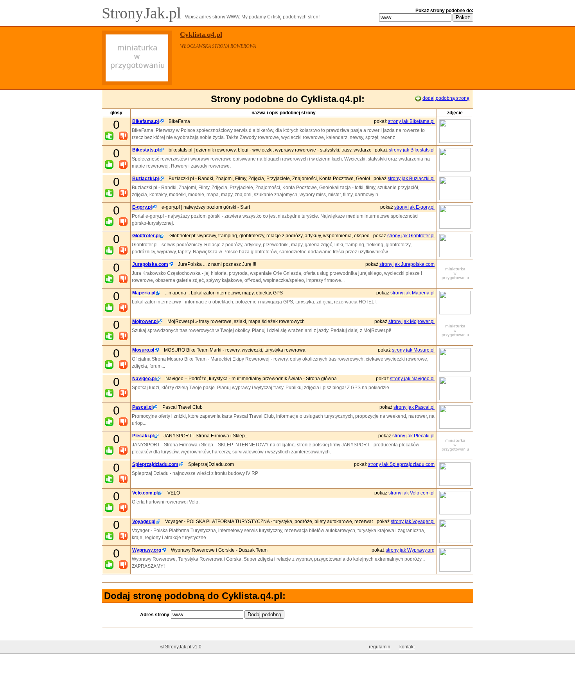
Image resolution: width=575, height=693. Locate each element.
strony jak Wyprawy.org (410, 550)
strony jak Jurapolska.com (407, 264)
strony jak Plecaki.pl (413, 436)
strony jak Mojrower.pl (411, 321)
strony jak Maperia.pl (412, 293)
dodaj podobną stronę (445, 98)
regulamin (379, 647)
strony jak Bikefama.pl (411, 121)
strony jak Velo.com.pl (411, 493)
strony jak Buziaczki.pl (411, 178)
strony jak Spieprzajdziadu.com (401, 464)
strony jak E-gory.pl (414, 207)
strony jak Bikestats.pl (412, 150)
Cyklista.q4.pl (201, 34)
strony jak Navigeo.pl (412, 378)
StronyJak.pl (143, 13)
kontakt (407, 647)
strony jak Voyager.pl (413, 521)
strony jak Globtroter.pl (411, 235)
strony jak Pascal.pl (414, 407)
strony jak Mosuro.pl (413, 350)
